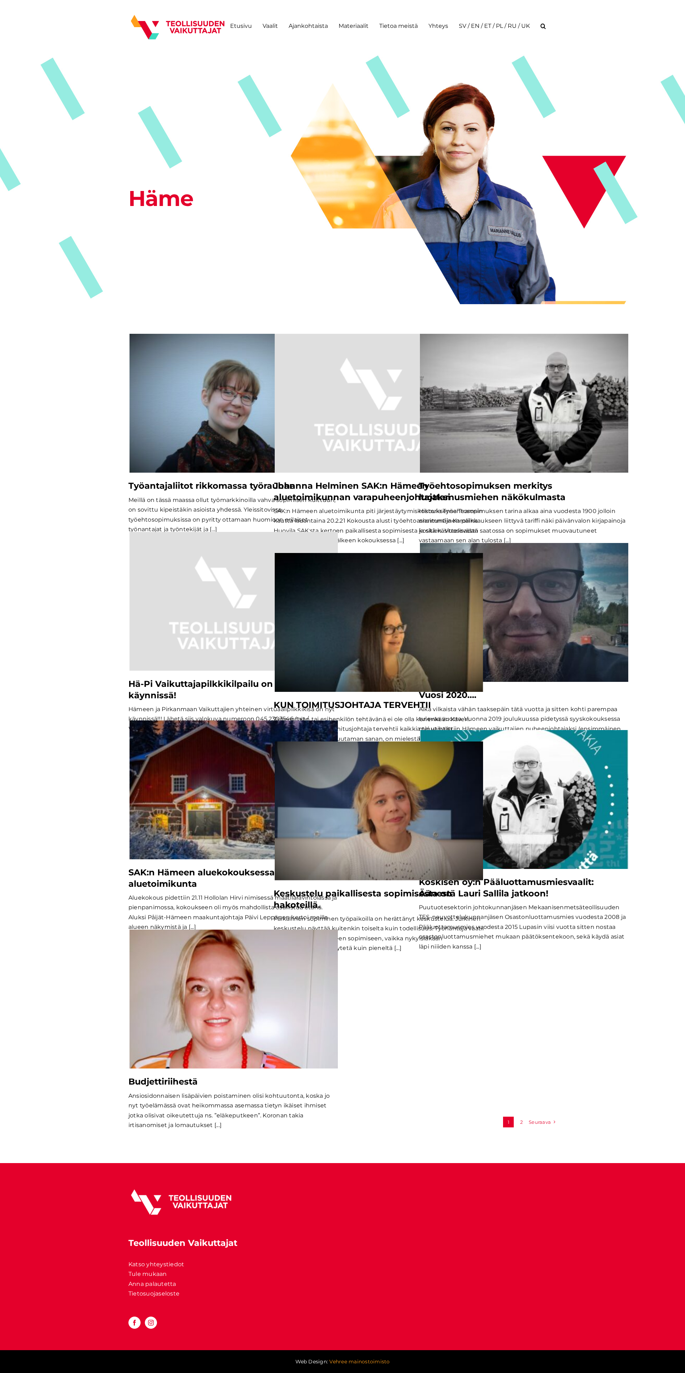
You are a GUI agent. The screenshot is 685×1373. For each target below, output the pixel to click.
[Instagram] (151, 1323)
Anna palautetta (152, 1284)
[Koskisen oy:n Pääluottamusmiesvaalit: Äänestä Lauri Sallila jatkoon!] (524, 799)
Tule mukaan (147, 1274)
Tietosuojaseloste (153, 1293)
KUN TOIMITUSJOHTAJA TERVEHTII (352, 705)
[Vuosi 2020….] (524, 612)
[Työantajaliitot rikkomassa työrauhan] (234, 403)
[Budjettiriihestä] (234, 999)
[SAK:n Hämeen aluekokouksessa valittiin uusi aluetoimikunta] (234, 789)
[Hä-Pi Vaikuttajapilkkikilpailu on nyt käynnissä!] (234, 601)
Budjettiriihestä (163, 1081)
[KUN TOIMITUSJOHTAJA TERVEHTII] (379, 622)
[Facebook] (134, 1323)
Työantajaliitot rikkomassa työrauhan (211, 486)
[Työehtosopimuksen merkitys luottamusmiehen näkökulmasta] (524, 403)
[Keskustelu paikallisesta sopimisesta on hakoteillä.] (379, 810)
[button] (543, 26)
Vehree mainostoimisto (359, 1361)
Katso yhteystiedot (156, 1264)
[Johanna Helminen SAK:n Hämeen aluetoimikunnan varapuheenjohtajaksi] (379, 403)
